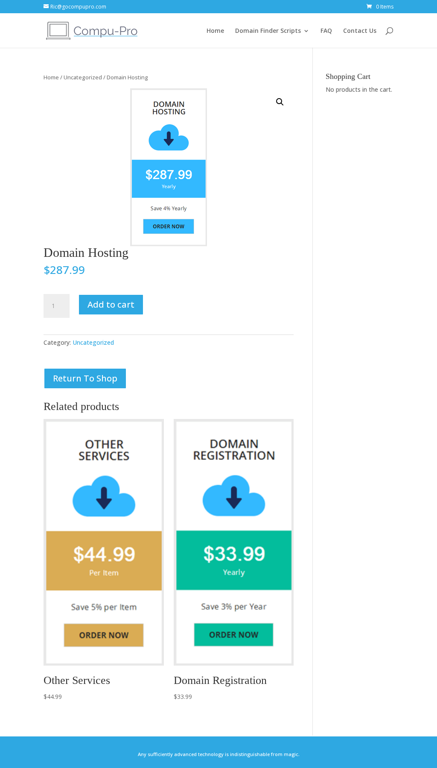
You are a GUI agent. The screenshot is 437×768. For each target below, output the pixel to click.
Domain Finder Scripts (268, 31)
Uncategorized (83, 77)
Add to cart (110, 304)
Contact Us (359, 31)
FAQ (326, 31)
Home (215, 31)
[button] (280, 102)
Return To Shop (85, 378)
